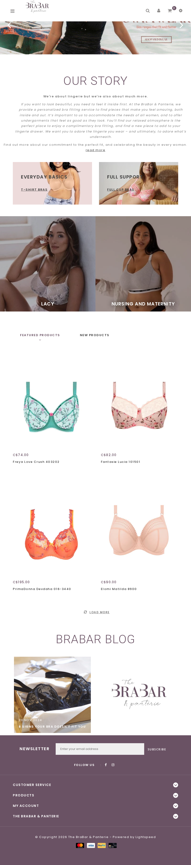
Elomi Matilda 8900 (119, 589)
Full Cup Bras (120, 189)
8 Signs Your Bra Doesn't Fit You (52, 726)
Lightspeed (146, 837)
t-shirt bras (34, 189)
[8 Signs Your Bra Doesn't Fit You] (52, 695)
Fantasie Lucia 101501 (120, 462)
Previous (9, 25)
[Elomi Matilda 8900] (139, 527)
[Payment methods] (79, 845)
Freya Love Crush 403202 (36, 462)
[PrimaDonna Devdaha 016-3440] (51, 527)
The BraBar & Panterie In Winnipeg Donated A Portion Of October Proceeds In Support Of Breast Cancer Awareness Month (138, 716)
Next (182, 25)
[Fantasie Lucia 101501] (139, 400)
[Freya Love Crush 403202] (51, 400)
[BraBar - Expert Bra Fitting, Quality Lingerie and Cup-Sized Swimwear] (38, 6)
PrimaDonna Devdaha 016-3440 (42, 589)
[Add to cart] (17, 470)
